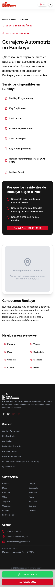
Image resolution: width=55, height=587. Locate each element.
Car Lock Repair (9, 451)
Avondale (33, 501)
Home (5, 19)
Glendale (33, 492)
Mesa (4, 488)
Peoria (31, 497)
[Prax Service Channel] (18, 414)
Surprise (6, 501)
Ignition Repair (8, 466)
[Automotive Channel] (13, 414)
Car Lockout (7, 441)
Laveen (5, 510)
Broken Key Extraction (12, 446)
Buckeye (32, 506)
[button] (27, 227)
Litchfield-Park (8, 515)
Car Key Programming (12, 431)
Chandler (6, 492)
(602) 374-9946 (14, 531)
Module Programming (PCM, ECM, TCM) (20, 461)
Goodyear (6, 506)
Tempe (32, 483)
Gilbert (5, 497)
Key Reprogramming (11, 456)
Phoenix (5, 483)
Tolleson (32, 510)
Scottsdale (33, 488)
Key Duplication (9, 436)
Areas (13, 19)
